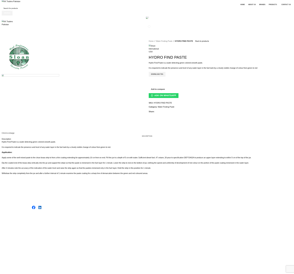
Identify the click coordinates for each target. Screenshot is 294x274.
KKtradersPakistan (24, 232)
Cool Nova (153, 191)
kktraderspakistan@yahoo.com (234, 212)
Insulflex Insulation (156, 187)
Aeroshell (153, 200)
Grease (78, 195)
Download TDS (157, 74)
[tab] (147, 136)
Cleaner (78, 208)
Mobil (151, 195)
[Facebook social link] (155, 111)
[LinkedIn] (40, 207)
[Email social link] (161, 111)
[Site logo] (11, 1)
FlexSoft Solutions (68, 232)
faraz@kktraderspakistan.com (234, 209)
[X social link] (158, 111)
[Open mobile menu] (147, 33)
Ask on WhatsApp (165, 95)
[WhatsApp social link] (166, 111)
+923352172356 (229, 189)
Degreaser (79, 200)
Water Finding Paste (164, 41)
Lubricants (79, 187)
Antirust (78, 204)
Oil (76, 191)
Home (151, 41)
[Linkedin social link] (163, 111)
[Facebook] (34, 207)
